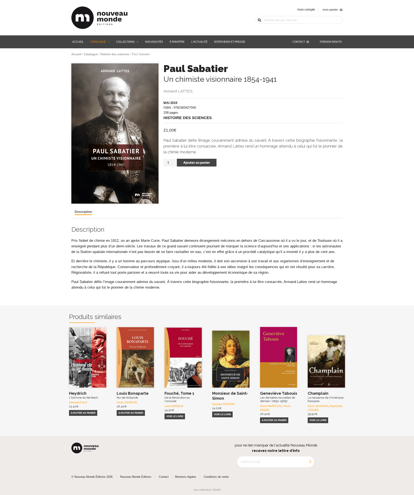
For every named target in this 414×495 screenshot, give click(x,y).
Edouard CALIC (78, 402)
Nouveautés (154, 41)
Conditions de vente (216, 476)
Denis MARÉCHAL (271, 406)
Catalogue (98, 41)
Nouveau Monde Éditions (135, 476)
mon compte (306, 9)
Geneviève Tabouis (278, 397)
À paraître (177, 41)
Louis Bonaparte (133, 395)
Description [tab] (83, 212)
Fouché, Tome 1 (179, 397)
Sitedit (217, 489)
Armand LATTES (178, 91)
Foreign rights (331, 41)
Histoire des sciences (114, 54)
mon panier (330, 9)
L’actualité (199, 41)
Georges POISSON (223, 404)
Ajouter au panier (196, 162)
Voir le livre (174, 416)
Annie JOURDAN (127, 402)
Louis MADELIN (174, 406)
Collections (125, 41)
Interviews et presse (229, 41)
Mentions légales (185, 476)
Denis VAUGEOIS (318, 406)
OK (257, 27)
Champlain (325, 397)
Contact (299, 41)
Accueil (78, 41)
